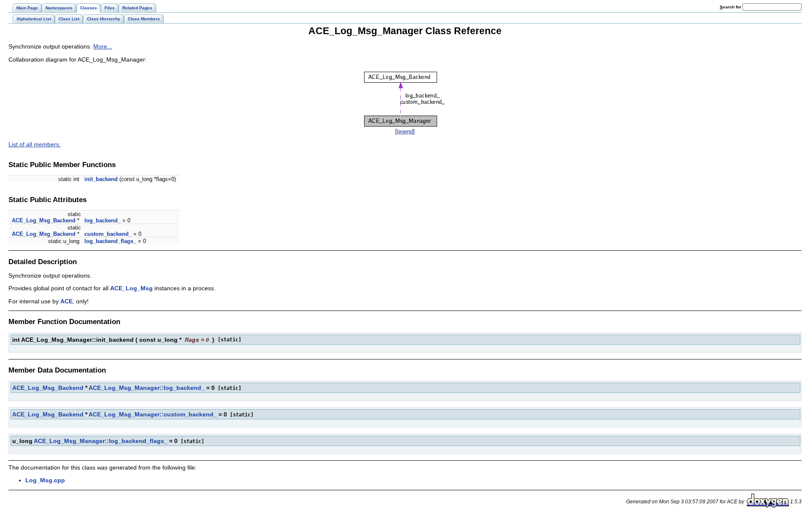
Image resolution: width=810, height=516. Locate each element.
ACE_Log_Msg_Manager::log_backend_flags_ (100, 441)
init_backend (101, 179)
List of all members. (34, 144)
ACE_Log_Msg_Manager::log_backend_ (147, 387)
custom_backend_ (108, 234)
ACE (66, 301)
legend (405, 131)
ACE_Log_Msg (131, 288)
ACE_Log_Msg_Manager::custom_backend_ (153, 414)
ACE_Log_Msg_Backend (44, 220)
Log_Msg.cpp (45, 480)
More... (102, 46)
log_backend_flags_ (110, 241)
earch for (731, 7)
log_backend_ (102, 220)
